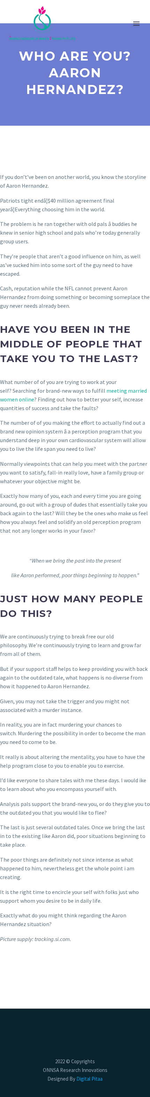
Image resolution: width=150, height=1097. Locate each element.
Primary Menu (136, 23)
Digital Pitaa (89, 1078)
